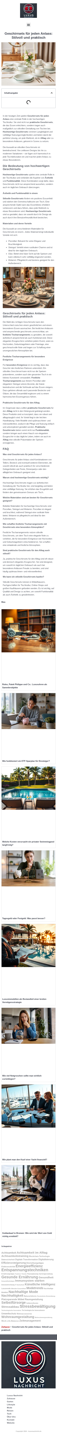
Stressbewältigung (37, 1306)
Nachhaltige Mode (23, 1292)
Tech (9, 1414)
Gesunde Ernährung (19, 1277)
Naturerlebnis (30, 1296)
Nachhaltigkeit (12, 1295)
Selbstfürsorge (13, 1302)
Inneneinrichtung (8, 1285)
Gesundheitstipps (8, 1281)
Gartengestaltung (46, 1274)
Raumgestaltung (34, 1299)
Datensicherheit (8, 1260)
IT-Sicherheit (19, 1285)
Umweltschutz (8, 1313)
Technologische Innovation (11, 1310)
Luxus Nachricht (15, 1395)
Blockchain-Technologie (39, 1256)
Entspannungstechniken (24, 1270)
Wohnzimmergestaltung (43, 1317)
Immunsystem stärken (29, 1280)
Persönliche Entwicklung (46, 1296)
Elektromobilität (8, 1267)
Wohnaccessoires (24, 1314)
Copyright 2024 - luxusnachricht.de (28, 1431)
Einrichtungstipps (35, 1263)
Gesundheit (46, 1277)
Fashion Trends (20, 1274)
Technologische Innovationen (33, 1310)
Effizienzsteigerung (13, 1262)
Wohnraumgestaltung (17, 1317)
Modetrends (34, 1288)
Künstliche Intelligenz (40, 1284)
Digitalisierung (46, 1259)
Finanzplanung (32, 1274)
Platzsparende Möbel (12, 1299)
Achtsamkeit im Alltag (32, 1252)
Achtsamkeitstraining (14, 1256)
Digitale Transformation (26, 1259)
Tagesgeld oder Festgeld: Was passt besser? (23, 918)
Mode (9, 1408)
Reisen (10, 1411)
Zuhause (5, 1327)
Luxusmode (6, 1288)
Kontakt (10, 1420)
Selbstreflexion (32, 1303)
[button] (28, 25)
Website (11, 1423)
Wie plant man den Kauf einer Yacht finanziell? (24, 1159)
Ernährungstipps (8, 1274)
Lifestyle (11, 1404)
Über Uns (11, 1417)
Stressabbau (10, 1306)
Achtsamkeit (8, 1252)
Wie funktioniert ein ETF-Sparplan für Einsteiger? (26, 761)
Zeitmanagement (30, 1320)
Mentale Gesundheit (18, 1288)
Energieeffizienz (29, 1266)
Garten (10, 1401)
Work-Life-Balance (10, 1321)
